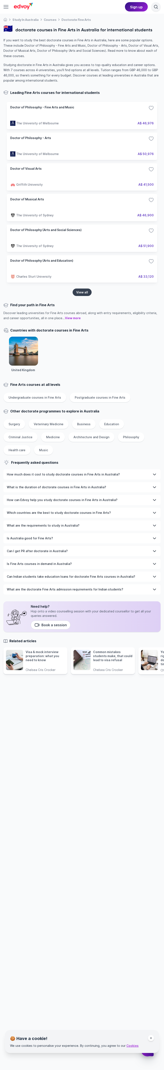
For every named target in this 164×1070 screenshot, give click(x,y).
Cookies (132, 1045)
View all (82, 292)
